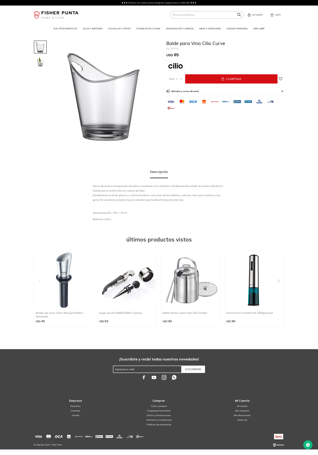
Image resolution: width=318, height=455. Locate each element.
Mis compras (242, 410)
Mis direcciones (242, 415)
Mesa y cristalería (210, 28)
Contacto (75, 410)
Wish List (242, 419)
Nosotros (75, 406)
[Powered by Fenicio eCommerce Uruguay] (278, 445)
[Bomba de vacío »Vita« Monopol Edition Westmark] (64, 280)
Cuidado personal (237, 28)
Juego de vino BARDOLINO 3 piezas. (121, 313)
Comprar (233, 79)
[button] (279, 288)
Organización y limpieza (180, 28)
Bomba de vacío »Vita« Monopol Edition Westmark (59, 314)
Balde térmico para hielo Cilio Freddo (185, 313)
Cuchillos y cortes (119, 28)
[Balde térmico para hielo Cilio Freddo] (191, 280)
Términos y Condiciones (159, 419)
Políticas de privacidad (158, 424)
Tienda (75, 415)
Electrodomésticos (65, 28)
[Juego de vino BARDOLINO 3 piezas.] (127, 280)
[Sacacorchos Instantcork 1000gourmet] (254, 280)
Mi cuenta (242, 406)
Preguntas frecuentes (159, 410)
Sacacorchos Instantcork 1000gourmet (249, 313)
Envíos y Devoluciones (159, 415)
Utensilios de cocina (148, 28)
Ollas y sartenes (93, 28)
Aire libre (259, 28)
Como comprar (159, 406)
